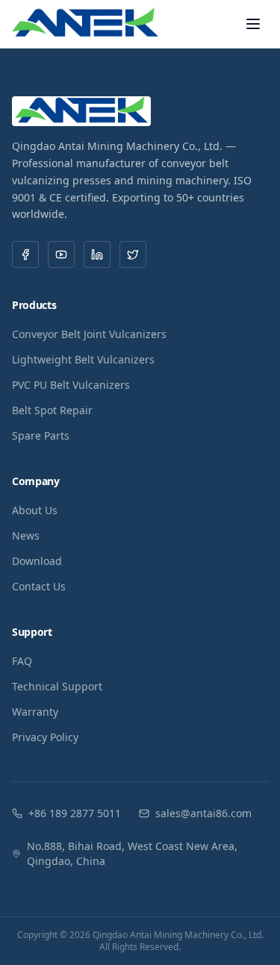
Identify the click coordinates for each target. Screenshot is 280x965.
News (26, 535)
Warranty (35, 712)
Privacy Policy (45, 737)
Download (37, 561)
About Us (34, 510)
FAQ (22, 661)
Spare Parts (40, 435)
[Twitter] (132, 254)
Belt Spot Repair (52, 410)
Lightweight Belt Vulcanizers (83, 359)
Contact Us (39, 586)
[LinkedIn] (97, 254)
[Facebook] (25, 254)
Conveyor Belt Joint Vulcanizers (89, 334)
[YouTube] (61, 254)
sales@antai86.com (203, 813)
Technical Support (57, 686)
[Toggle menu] (253, 24)
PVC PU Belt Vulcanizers (71, 385)
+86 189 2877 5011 (74, 813)
